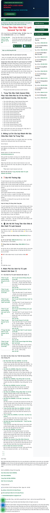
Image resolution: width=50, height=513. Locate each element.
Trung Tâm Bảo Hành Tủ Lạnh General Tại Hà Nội (13, 24)
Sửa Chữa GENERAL (6, 475)
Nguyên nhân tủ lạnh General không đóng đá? (12, 182)
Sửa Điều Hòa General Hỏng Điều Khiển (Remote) (16, 439)
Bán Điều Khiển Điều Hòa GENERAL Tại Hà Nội (15, 360)
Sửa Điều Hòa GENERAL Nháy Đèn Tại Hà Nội (15, 369)
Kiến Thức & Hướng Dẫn (7, 481)
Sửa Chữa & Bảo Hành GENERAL (9, 472)
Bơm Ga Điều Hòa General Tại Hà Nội (13, 445)
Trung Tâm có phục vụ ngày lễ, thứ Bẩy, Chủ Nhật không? (15, 194)
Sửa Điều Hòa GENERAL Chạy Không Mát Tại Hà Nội (17, 378)
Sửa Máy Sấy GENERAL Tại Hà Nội (12, 429)
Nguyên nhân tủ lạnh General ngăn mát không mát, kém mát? (16, 184)
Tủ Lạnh (28, 22)
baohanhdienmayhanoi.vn (7, 154)
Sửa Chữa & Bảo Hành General (16, 22)
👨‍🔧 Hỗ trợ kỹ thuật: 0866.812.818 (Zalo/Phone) (12, 492)
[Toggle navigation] (4, 20)
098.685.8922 (44, 64)
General (5, 22)
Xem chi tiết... (15, 287)
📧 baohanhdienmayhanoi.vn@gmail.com (11, 495)
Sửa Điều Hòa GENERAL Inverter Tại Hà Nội (15, 385)
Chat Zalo (28, 46)
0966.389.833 (44, 50)
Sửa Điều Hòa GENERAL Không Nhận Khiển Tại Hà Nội (17, 392)
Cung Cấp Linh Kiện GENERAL (8, 478)
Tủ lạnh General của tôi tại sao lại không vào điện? (14, 181)
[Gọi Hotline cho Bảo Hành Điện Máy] (3, 500)
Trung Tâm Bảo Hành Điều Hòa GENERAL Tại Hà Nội (17, 408)
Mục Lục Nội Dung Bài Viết (9, 50)
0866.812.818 (44, 57)
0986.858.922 (44, 43)
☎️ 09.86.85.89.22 (9, 14)
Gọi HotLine (18, 46)
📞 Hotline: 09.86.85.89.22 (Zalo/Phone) (11, 490)
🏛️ (2, 22)
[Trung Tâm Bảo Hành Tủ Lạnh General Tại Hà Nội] (6, 41)
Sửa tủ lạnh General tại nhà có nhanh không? (12, 192)
